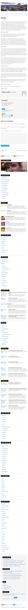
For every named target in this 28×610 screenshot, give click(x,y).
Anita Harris (5, 578)
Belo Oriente (4, 515)
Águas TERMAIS (5, 185)
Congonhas (4, 239)
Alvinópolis (4, 276)
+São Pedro (4, 469)
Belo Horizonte (4, 259)
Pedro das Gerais (6, 571)
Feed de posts (5, 585)
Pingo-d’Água (4, 545)
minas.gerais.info (23, 607)
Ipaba (3, 532)
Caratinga (3, 270)
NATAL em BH (4, 150)
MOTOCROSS (4, 196)
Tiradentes (3, 252)
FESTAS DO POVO (11, 309)
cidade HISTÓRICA (5, 183)
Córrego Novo (4, 522)
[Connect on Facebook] (6, 115)
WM (4, 19)
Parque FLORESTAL (5, 181)
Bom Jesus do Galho (5, 517)
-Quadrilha (3, 438)
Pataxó (3, 489)
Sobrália (3, 551)
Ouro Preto (3, 245)
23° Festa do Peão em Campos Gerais (15, 350)
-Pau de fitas (4, 436)
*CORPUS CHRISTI (5, 445)
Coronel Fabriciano (5, 261)
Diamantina (4, 241)
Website (20, 131)
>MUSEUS (3, 198)
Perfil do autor (13, 92)
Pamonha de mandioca (10, 216)
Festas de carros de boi (12, 298)
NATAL (3, 18)
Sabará (3, 248)
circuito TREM (4, 187)
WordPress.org (6, 588)
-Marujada (3, 434)
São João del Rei (5, 250)
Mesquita (3, 539)
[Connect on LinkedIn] (12, 115)
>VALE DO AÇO (4, 267)
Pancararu (3, 487)
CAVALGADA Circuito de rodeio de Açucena (16, 373)
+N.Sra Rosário (4, 454)
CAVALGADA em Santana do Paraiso (15, 394)
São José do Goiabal (5, 549)
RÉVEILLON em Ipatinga (22, 150)
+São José (3, 465)
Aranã (3, 478)
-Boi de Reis (4, 415)
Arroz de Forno (8, 227)
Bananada (8, 222)
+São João (3, 463)
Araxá (3, 278)
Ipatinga (3, 263)
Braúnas (3, 519)
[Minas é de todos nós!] (14, 10)
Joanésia (3, 536)
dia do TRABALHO (5, 338)
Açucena (3, 511)
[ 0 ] (2, 19)
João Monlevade (5, 272)
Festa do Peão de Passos (13, 356)
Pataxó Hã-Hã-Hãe (5, 491)
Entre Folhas (4, 528)
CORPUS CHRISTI (5, 336)
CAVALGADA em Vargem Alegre (14, 382)
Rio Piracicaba (4, 274)
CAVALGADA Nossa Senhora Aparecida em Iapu (17, 388)
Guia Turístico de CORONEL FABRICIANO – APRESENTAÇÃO (14, 564)
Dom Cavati (4, 526)
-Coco (3, 423)
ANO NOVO (4, 325)
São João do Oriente (5, 547)
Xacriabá (3, 495)
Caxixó (3, 482)
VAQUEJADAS (4, 348)
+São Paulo (4, 467)
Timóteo (3, 265)
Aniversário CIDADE (5, 194)
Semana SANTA (4, 342)
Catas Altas (4, 237)
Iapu (2, 530)
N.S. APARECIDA (5, 332)
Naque (3, 541)
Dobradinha (9, 204)
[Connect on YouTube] (6, 116)
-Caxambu (3, 421)
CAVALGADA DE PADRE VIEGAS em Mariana (16, 400)
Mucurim (3, 485)
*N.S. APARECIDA (5, 448)
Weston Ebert (5, 573)
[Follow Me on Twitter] (4, 114)
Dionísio (3, 524)
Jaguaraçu (3, 534)
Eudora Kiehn (5, 577)
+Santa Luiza (4, 456)
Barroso (3, 284)
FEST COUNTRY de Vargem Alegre (14, 367)
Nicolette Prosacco (6, 575)
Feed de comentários (7, 587)
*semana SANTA (5, 450)
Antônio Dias (4, 513)
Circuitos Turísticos (5, 192)
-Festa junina (4, 430)
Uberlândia (4, 280)
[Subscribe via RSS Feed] (2, 114)
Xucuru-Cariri (4, 497)
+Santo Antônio (4, 460)
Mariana (3, 243)
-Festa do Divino (4, 452)
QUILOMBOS (4, 190)
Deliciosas (3, 202)
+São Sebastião (4, 471)
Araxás (3, 480)
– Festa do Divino (5, 428)
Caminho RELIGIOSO (5, 179)
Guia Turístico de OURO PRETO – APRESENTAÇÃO (12, 562)
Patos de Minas (4, 282)
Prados (3, 247)
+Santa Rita (4, 458)
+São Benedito (4, 462)
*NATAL (6, 88)
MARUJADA (9, 303)
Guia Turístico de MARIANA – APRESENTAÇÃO (11, 565)
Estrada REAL (4, 177)
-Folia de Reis (4, 432)
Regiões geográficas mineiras (8, 559)
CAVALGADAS (4, 380)
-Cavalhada (4, 419)
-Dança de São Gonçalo (6, 426)
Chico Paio (9, 210)
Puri (2, 493)
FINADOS (3, 330)
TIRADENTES (4, 340)
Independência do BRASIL (6, 334)
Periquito (3, 543)
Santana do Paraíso (5, 509)
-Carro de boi (4, 417)
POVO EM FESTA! (4, 290)
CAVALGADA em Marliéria (13, 405)
